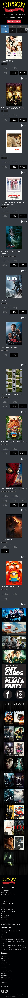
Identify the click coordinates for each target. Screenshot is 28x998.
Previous (1, 29)
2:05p (5, 500)
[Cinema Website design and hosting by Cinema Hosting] (14, 995)
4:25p (5, 265)
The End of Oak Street (6, 917)
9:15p (22, 505)
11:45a (5, 162)
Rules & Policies (5, 986)
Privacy (3, 984)
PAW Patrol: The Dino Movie (8, 920)
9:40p (22, 120)
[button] (25, 17)
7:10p (13, 120)
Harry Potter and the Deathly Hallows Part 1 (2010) (13, 945)
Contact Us (4, 960)
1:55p (14, 260)
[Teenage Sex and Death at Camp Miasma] (14, 188)
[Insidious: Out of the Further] (14, 237)
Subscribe (12, 17)
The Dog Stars (4, 937)
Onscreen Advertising (6, 971)
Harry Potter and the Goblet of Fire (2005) (11, 949)
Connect (19, 17)
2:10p (14, 115)
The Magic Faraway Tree (7, 909)
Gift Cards (3, 967)
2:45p (15, 402)
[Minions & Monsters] (14, 573)
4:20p (5, 216)
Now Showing (22, 14)
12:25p (5, 402)
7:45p (5, 551)
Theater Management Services (8, 980)
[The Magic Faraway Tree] (14, 94)
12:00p (15, 496)
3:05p (13, 500)
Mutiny (3, 913)
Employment (4, 962)
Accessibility (4, 982)
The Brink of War (5, 915)
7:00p (13, 72)
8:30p (22, 453)
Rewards (3, 956)
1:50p (14, 211)
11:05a (5, 594)
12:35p (5, 307)
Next (26, 29)
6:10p (5, 505)
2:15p (14, 162)
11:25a (5, 260)
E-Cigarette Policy (5, 977)
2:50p (15, 307)
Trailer (25, 78)
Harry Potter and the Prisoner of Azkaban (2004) (12, 941)
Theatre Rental (4, 973)
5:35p (5, 354)
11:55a (5, 449)
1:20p (14, 594)
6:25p (13, 453)
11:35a (5, 115)
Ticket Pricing (4, 975)
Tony (2, 922)
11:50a (5, 68)
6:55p (13, 265)
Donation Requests (5, 965)
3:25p (5, 598)
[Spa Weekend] (14, 47)
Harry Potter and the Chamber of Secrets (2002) (12, 939)
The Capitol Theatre (12, 14)
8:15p (13, 354)
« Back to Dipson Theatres (7, 901)
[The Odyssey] (14, 526)
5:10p (22, 500)
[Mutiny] (14, 286)
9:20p (22, 72)
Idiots (2, 943)
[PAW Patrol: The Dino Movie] (14, 428)
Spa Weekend (4, 907)
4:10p (15, 547)
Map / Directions (5, 958)
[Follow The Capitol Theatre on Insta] (6, 991)
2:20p (14, 68)
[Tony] (14, 141)
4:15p (5, 453)
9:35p (22, 216)
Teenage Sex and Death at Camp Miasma (10, 924)
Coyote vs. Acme (5, 934)
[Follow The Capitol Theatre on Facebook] (2, 991)
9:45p (22, 406)
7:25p (13, 406)
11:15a (5, 211)
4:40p (5, 72)
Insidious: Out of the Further (8, 911)
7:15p (13, 167)
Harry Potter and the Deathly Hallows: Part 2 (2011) (13, 947)
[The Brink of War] (14, 333)
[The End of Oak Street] (14, 381)
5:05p (5, 312)
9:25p (22, 265)
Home (4, 14)
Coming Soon (5, 17)
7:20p (13, 312)
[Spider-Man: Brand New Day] (14, 475)
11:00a (5, 496)
